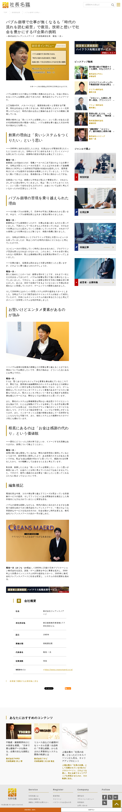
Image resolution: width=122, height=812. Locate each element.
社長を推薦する (34, 799)
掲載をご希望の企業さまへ (39, 802)
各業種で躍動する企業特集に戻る (24, 681)
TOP (5, 12)
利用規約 (80, 802)
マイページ (57, 799)
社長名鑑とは (34, 796)
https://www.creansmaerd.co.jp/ (59, 670)
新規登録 (30, 810)
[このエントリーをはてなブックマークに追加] (115, 797)
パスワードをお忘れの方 (62, 802)
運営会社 (80, 796)
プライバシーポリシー (85, 799)
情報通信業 (16, 12)
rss (68, 688)
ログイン (91, 810)
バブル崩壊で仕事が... (33, 12)
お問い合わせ (82, 805)
